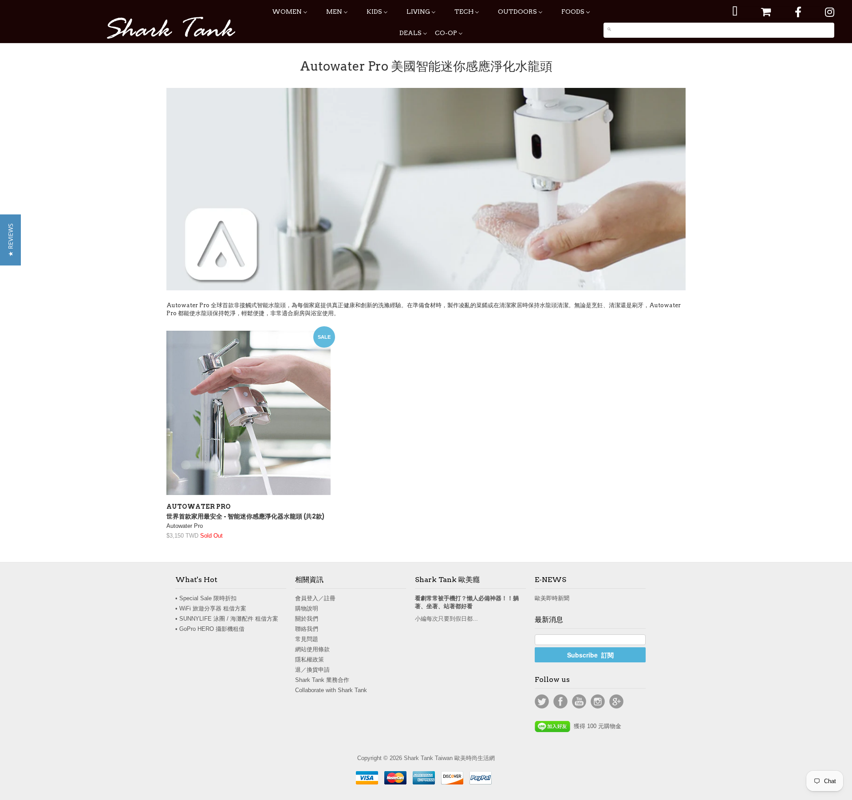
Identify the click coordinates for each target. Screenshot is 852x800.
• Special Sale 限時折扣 (206, 598)
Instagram (598, 701)
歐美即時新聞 (552, 598)
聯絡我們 (306, 629)
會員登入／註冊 (315, 598)
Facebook (560, 701)
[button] (10, 239)
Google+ (616, 701)
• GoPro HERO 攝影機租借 (210, 629)
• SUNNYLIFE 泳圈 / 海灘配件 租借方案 (226, 618)
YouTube (579, 701)
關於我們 (306, 618)
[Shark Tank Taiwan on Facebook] (798, 12)
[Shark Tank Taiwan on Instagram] (829, 12)
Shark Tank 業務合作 (322, 680)
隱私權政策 (309, 659)
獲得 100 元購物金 (595, 726)
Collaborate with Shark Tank (331, 690)
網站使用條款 (312, 649)
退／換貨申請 (312, 669)
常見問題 (306, 639)
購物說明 (306, 608)
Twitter (542, 701)
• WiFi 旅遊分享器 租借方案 (210, 608)
